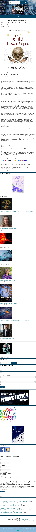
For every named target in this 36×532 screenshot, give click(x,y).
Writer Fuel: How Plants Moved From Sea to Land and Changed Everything (17, 211)
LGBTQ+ (12, 164)
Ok (18, 530)
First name (2, 461)
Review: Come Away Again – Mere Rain (9, 303)
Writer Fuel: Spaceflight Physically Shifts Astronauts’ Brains (13, 355)
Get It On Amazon (6, 77)
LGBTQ (26, 165)
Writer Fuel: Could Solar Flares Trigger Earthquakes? (12, 245)
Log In (2, 387)
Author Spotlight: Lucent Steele (7, 338)
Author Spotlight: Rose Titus (7, 170)
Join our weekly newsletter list (5, 368)
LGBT (23, 165)
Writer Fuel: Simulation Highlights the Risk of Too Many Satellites (14, 320)
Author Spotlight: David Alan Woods (7, 513)
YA (25, 167)
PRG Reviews (21, 164)
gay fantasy (14, 165)
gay (11, 165)
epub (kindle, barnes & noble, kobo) (8, 473)
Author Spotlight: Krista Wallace (7, 280)
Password (2, 379)
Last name (2, 465)
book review (4, 165)
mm (28, 165)
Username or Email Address (5, 375)
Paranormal (17, 164)
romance (17, 167)
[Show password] (35, 382)
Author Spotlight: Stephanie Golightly (8, 228)
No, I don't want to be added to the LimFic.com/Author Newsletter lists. (15, 484)
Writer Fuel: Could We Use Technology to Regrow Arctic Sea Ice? (14, 168)
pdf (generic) (3, 474)
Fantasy (9, 164)
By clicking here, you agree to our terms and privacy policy (12, 477)
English (3, 496)
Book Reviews (4, 164)
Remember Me (4, 384)
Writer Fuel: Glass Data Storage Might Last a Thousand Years (14, 263)
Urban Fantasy (22, 167)
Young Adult (28, 167)
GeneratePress (23, 526)
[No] (34, 529)
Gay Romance (19, 165)
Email (1, 458)
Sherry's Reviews (27, 164)
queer (11, 167)
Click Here (17, 479)
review (14, 167)
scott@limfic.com (25, 519)
